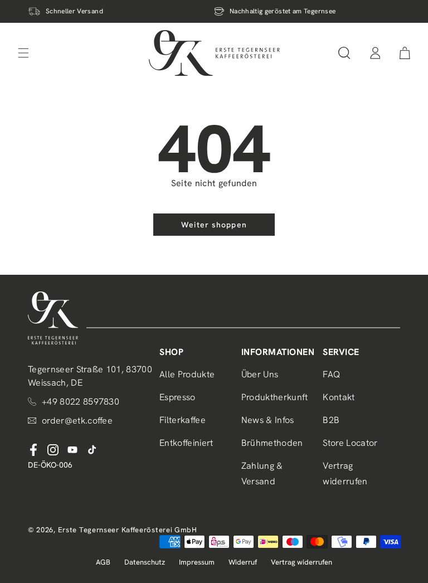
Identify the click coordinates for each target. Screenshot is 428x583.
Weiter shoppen (214, 225)
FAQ (331, 374)
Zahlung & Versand (262, 474)
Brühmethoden (272, 443)
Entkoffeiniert (186, 443)
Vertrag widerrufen (345, 474)
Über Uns (260, 374)
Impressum (197, 562)
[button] (344, 53)
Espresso (177, 397)
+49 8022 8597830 (80, 401)
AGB (103, 562)
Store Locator (350, 443)
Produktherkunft (274, 397)
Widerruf (242, 562)
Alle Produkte (187, 374)
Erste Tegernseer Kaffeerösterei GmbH (127, 530)
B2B (331, 420)
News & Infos (267, 420)
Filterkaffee (182, 420)
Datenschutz (144, 562)
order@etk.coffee (77, 420)
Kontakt (338, 397)
